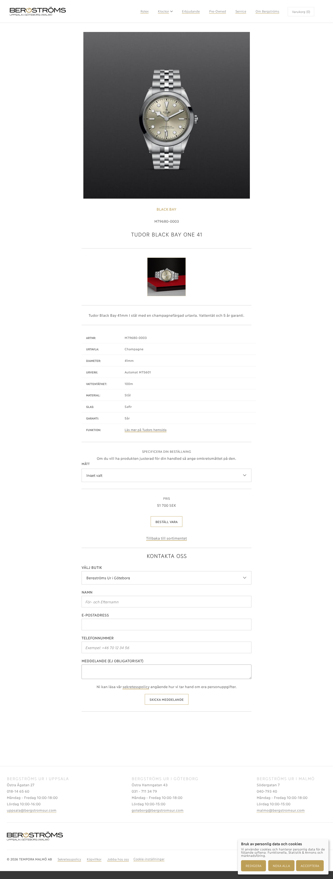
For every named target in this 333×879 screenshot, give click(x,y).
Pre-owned (217, 11)
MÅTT (86, 463)
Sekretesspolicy (69, 859)
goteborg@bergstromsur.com (157, 810)
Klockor (163, 11)
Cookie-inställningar (148, 859)
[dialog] (283, 856)
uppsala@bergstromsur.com (31, 810)
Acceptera (310, 865)
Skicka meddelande (167, 699)
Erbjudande (191, 11)
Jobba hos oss (118, 859)
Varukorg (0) (301, 11)
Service (240, 11)
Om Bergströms (267, 11)
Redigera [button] (253, 865)
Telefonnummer (98, 638)
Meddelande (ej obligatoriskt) (112, 660)
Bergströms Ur (73, 11)
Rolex (144, 11)
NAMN (87, 592)
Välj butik (92, 567)
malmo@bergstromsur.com (281, 810)
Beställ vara (166, 522)
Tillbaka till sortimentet (166, 538)
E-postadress (95, 615)
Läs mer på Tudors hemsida (145, 429)
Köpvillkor (94, 859)
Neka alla (281, 865)
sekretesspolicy (136, 686)
